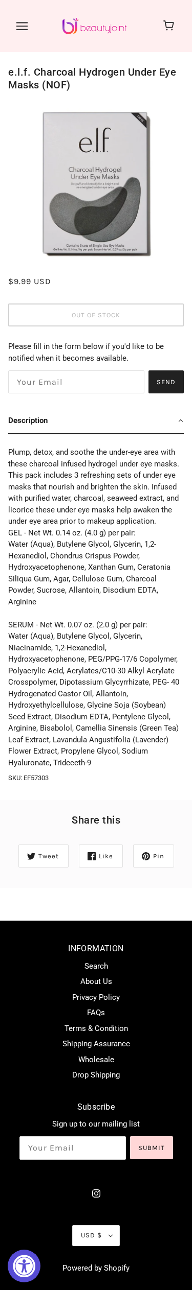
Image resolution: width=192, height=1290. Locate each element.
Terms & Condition (96, 1028)
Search (96, 966)
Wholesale (96, 1059)
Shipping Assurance (96, 1043)
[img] (96, 1193)
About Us (96, 981)
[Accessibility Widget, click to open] (24, 1266)
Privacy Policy (96, 997)
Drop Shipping (96, 1075)
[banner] (94, 25)
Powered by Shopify (96, 1268)
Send (166, 382)
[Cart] (170, 26)
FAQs (96, 1012)
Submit (151, 1148)
